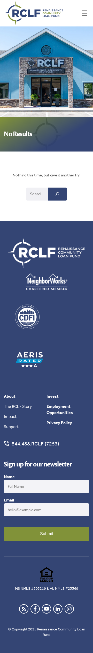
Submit (46, 534)
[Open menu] (84, 13)
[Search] (57, 194)
